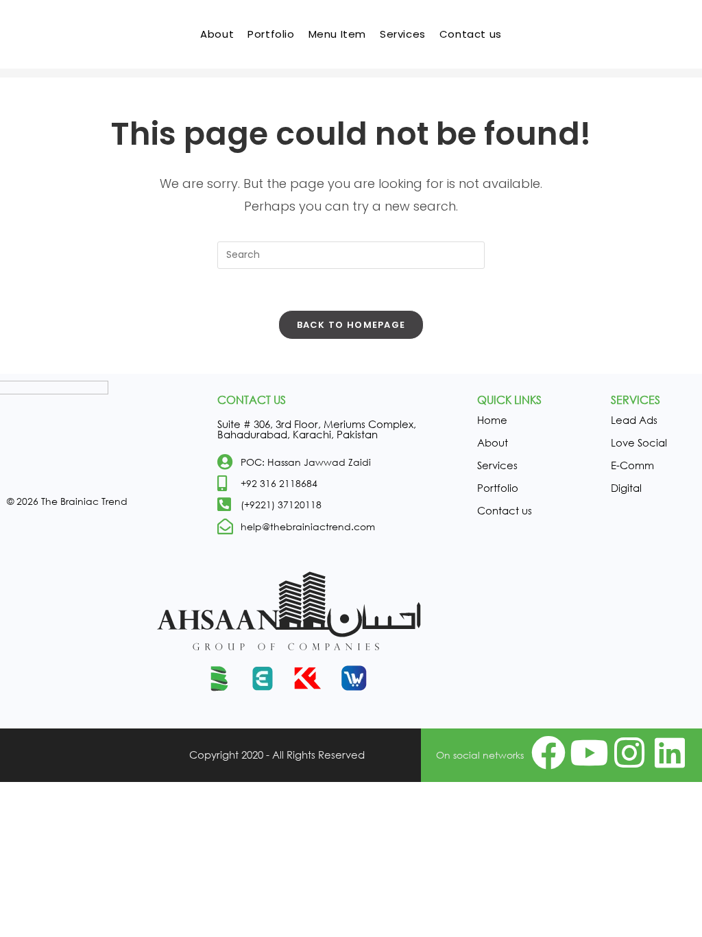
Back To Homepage (351, 324)
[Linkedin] (670, 752)
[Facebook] (548, 752)
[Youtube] (589, 752)
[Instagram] (629, 752)
